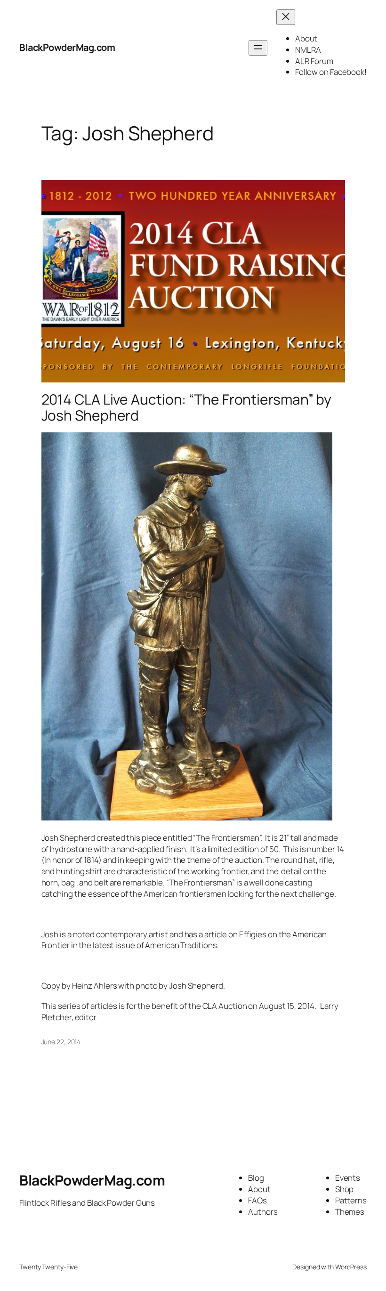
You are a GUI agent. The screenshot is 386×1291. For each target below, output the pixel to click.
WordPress (351, 1266)
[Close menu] (285, 17)
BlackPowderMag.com (67, 47)
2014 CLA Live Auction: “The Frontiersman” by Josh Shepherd (186, 407)
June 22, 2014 (61, 1041)
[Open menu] (258, 48)
